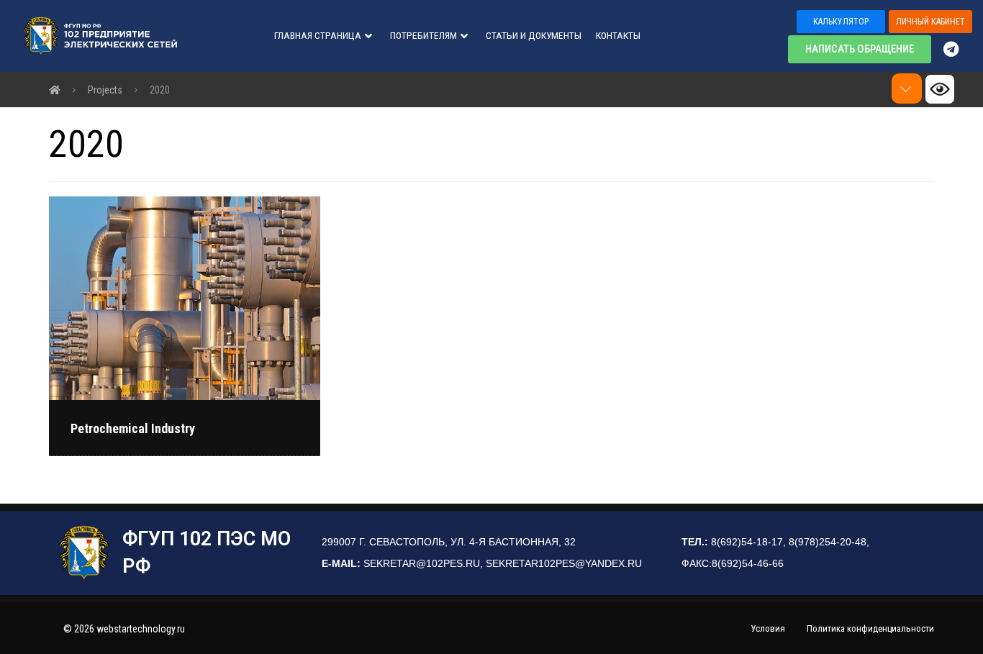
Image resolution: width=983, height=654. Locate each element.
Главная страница (317, 35)
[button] (841, 21)
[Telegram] (957, 49)
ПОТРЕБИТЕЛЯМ (423, 35)
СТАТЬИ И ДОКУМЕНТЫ (533, 35)
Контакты (618, 35)
